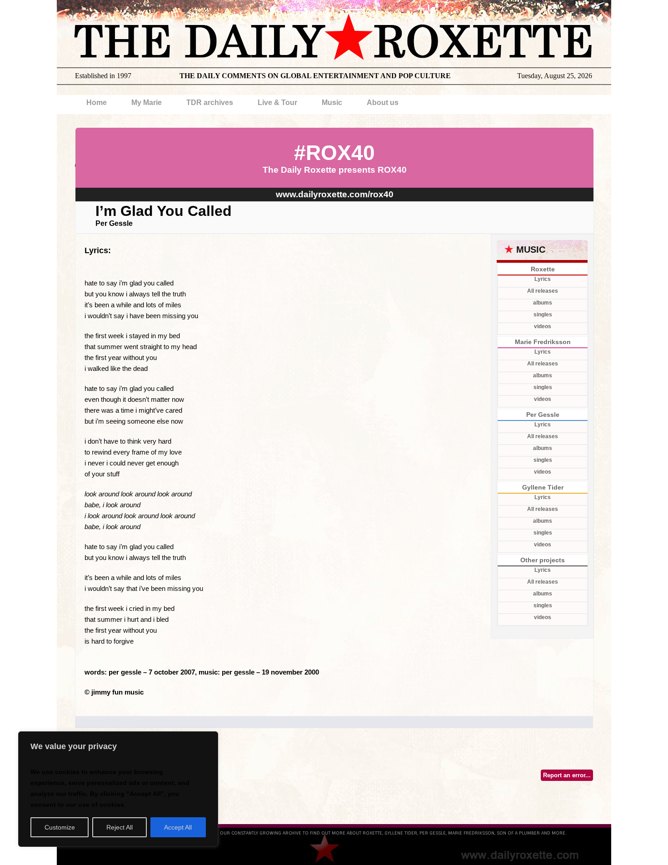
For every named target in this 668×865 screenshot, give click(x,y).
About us (383, 102)
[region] (118, 789)
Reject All (119, 827)
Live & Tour (277, 102)
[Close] (208, 739)
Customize (60, 827)
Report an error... (567, 775)
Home (96, 102)
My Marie (146, 102)
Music (332, 102)
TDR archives (209, 102)
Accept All (178, 827)
